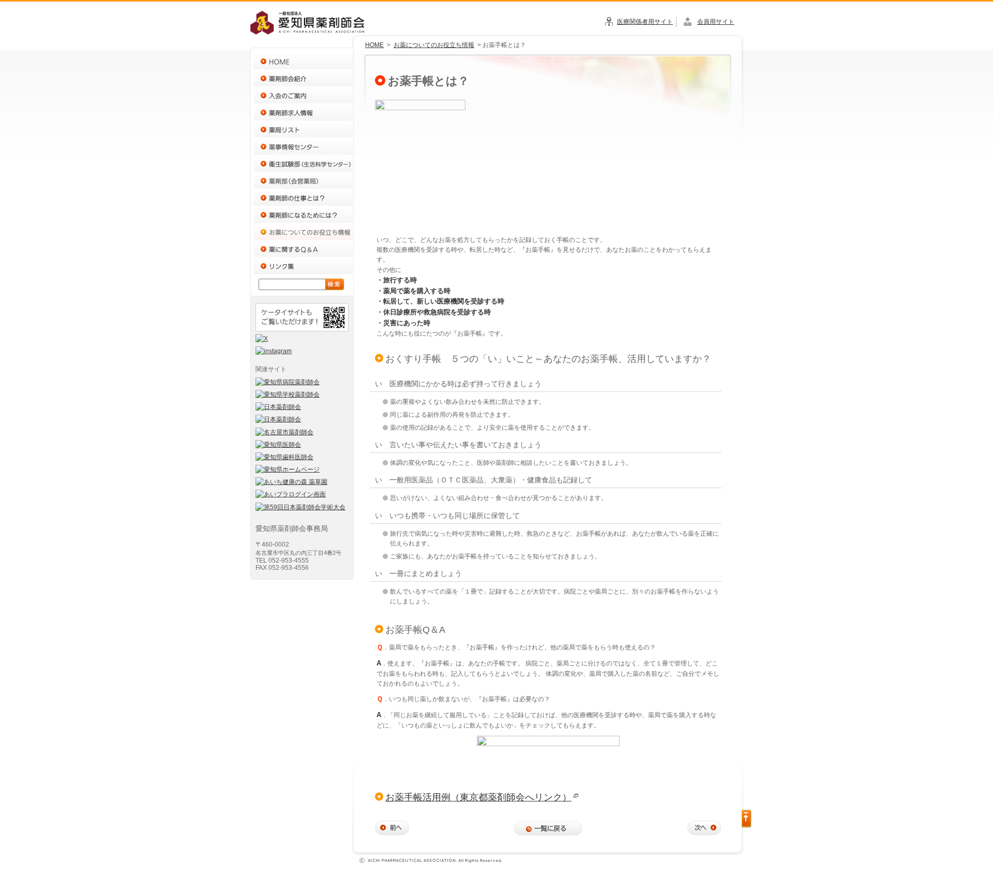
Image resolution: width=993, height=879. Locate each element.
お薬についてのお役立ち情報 (434, 45)
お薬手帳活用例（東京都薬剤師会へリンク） (478, 797)
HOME (374, 45)
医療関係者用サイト (645, 21)
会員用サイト (715, 21)
